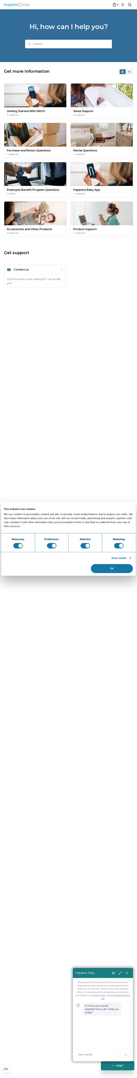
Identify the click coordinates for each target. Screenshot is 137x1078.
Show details (119, 557)
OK (112, 568)
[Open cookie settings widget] (6, 1069)
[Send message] (126, 1054)
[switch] (51, 545)
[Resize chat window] (120, 973)
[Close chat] (127, 973)
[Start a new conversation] (113, 973)
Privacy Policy (99, 995)
